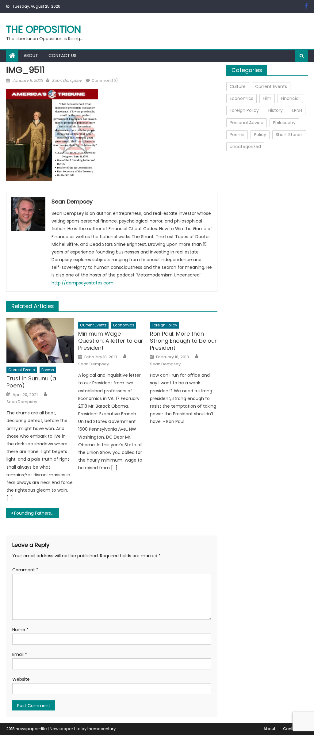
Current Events (21, 369)
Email (19, 654)
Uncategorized (245, 146)
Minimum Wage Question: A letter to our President (110, 341)
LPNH (297, 110)
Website (21, 679)
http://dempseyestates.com (82, 283)
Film (267, 98)
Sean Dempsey (67, 80)
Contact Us (62, 55)
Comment (25, 570)
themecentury (101, 729)
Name (20, 629)
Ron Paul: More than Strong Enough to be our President (183, 341)
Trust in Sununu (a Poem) (31, 382)
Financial (290, 98)
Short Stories (289, 134)
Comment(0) (104, 80)
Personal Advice (246, 123)
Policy (260, 134)
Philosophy (284, 123)
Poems (47, 369)
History (275, 110)
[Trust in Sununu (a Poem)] (40, 340)
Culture (238, 86)
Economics (123, 325)
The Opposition (43, 29)
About (31, 55)
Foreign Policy (164, 325)
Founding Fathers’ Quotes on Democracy (36, 513)
